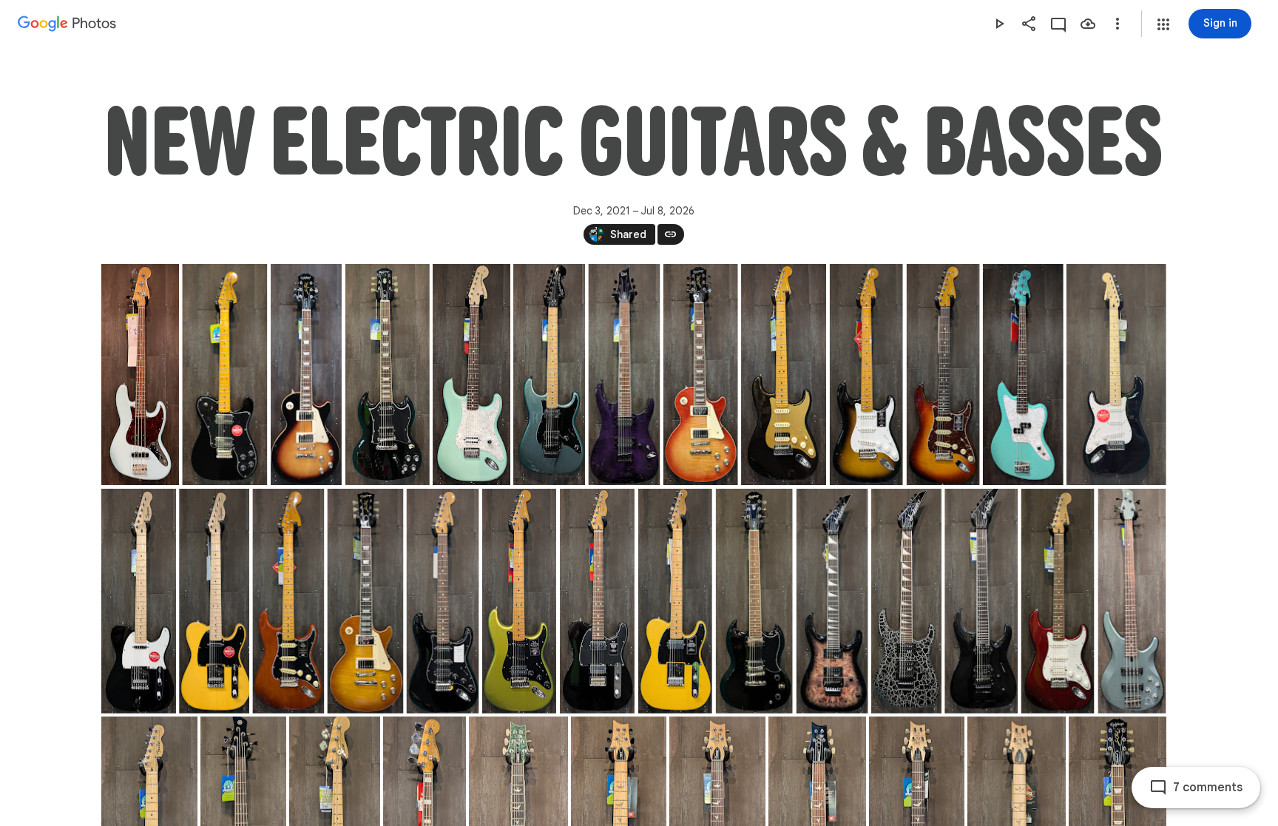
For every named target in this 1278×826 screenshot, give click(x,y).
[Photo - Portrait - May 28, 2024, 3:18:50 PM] (783, 374)
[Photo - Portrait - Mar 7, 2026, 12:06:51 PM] (596, 601)
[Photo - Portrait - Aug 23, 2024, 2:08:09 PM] (942, 374)
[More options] (1117, 23)
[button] (1163, 24)
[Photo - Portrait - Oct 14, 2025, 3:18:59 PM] (214, 601)
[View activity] (1058, 23)
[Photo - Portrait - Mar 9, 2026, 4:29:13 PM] (832, 601)
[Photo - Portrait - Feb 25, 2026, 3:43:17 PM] (365, 601)
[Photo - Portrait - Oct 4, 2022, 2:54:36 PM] (305, 374)
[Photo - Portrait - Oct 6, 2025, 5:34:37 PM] (138, 601)
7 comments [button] (1207, 787)
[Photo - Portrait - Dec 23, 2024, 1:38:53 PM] (1022, 374)
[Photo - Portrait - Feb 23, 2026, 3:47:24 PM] (288, 601)
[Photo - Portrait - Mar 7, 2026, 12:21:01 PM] (674, 601)
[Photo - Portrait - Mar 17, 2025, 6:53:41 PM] (1116, 374)
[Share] (1029, 23)
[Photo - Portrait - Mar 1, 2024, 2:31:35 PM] (549, 374)
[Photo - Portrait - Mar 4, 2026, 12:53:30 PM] (518, 601)
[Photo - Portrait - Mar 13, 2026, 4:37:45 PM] (1132, 601)
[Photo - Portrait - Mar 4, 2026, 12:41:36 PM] (442, 601)
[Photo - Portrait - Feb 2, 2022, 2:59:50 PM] (224, 374)
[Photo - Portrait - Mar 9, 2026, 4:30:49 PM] (906, 601)
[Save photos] (1088, 23)
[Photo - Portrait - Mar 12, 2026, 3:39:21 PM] (1057, 601)
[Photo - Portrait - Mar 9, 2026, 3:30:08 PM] (753, 601)
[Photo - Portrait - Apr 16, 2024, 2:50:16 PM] (624, 374)
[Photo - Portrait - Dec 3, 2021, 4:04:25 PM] (140, 374)
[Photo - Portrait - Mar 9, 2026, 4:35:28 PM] (981, 601)
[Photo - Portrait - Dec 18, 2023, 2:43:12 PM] (471, 374)
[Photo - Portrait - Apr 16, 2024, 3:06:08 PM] (700, 374)
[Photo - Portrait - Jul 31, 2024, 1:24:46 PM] (865, 374)
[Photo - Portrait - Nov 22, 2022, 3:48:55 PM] (387, 374)
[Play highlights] (999, 23)
